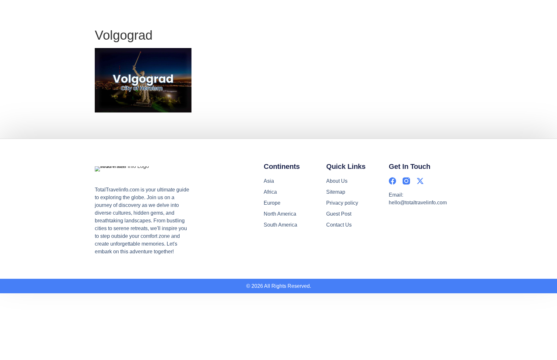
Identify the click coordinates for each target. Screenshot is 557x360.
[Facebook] (392, 181)
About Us (336, 181)
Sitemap (335, 192)
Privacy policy (342, 203)
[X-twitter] (420, 181)
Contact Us (339, 225)
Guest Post (338, 214)
